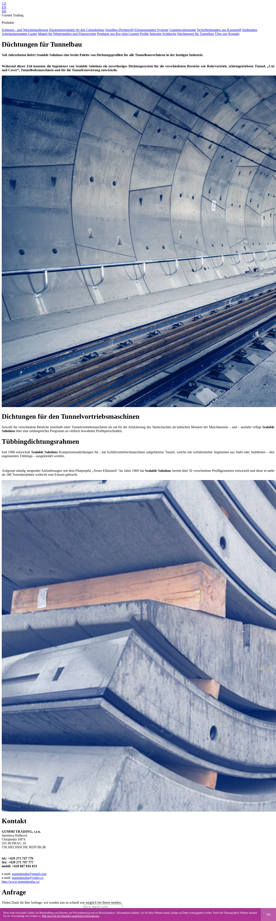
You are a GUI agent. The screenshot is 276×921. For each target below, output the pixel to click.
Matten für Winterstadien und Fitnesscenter (67, 34)
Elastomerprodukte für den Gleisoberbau (76, 30)
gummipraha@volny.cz (28, 878)
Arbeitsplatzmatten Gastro (19, 34)
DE (4, 11)
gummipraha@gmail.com (29, 874)
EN (4, 7)
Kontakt (233, 34)
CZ (4, 3)
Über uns (221, 34)
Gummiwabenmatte (182, 30)
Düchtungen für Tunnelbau (195, 34)
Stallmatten (249, 30)
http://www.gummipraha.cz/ (21, 881)
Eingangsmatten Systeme (151, 30)
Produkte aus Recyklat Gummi (118, 34)
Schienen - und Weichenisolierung (25, 30)
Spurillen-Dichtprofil (119, 30)
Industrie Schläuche (163, 34)
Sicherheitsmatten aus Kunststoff (219, 30)
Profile (144, 34)
